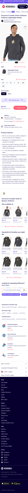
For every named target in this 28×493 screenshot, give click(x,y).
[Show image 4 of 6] (5, 62)
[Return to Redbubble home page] (8, 6)
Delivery (3, 429)
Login (2, 394)
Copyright (4, 441)
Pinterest (6, 462)
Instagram (6, 452)
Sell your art (4, 415)
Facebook (6, 455)
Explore (3, 11)
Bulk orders (4, 399)
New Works (4, 387)
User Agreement (5, 472)
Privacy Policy (13, 472)
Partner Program (5, 410)
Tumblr (5, 459)
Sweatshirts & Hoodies (8, 304)
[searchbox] (14, 290)
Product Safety (5, 439)
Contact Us (4, 443)
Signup (3, 397)
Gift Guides (4, 382)
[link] (11, 294)
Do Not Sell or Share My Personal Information (11, 474)
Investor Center (5, 408)
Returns (3, 431)
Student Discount (6, 392)
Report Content (5, 363)
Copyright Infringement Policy (9, 368)
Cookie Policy (4, 476)
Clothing (10, 11)
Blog (2, 389)
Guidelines (4, 436)
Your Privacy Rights (6, 446)
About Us (3, 405)
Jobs (2, 418)
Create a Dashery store (7, 423)
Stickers (18, 11)
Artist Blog (4, 420)
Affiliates (3, 413)
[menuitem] (3, 12)
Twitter (6, 457)
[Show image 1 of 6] (1, 62)
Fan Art (3, 385)
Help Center (4, 434)
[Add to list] (25, 26)
